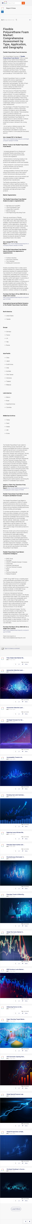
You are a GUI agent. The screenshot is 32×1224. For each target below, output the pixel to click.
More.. (26, 664)
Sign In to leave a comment (12, 648)
